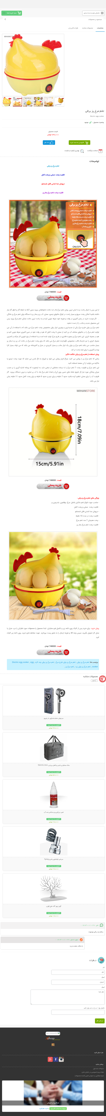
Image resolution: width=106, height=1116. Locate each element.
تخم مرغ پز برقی (82, 662)
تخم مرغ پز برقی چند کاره (44, 662)
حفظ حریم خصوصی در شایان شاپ (93, 1072)
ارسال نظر (99, 1021)
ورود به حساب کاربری (58, 1109)
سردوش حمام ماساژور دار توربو (53, 718)
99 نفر (46, 142)
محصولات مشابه (87, 28)
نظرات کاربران (73, 28)
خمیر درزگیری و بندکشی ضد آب (54, 812)
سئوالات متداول (98, 1069)
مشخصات (100, 28)
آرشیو (94, 680)
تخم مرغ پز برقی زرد (83, 666)
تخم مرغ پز (70, 666)
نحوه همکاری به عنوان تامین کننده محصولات (89, 1076)
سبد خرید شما (11, 13)
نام (104, 967)
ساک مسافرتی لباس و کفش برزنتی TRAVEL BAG (54, 765)
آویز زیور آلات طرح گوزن (53, 906)
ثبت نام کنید (43, 1109)
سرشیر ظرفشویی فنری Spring (53, 859)
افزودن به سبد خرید (77, 142)
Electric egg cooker (20, 662)
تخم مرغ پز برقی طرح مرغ (65, 662)
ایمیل (103, 977)
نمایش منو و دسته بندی (92, 13)
